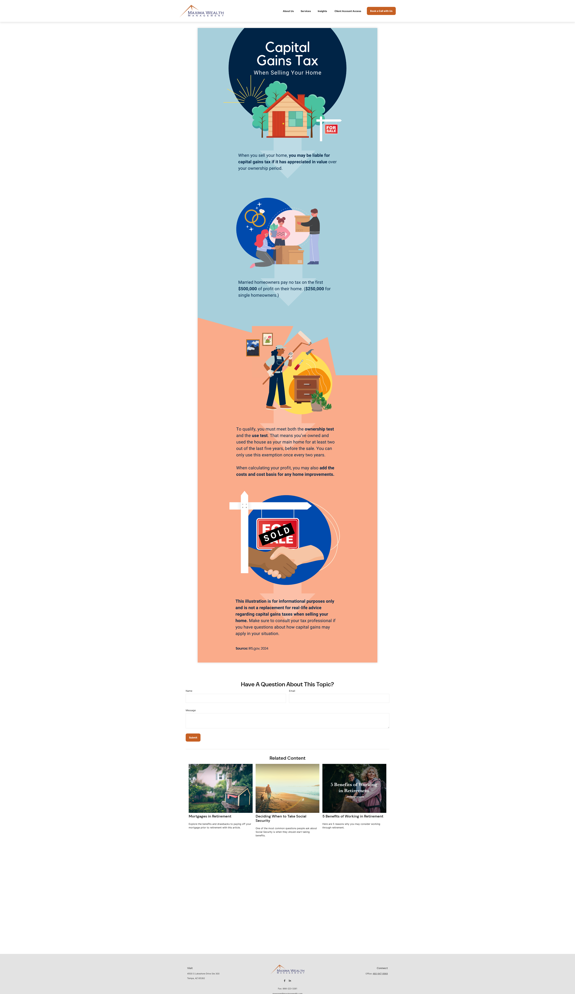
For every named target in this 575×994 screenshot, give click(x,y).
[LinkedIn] (290, 981)
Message (191, 710)
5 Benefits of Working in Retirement (352, 816)
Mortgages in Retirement (210, 816)
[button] (288, 11)
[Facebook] (285, 981)
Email (292, 690)
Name (189, 690)
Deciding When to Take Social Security (281, 818)
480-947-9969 (380, 973)
